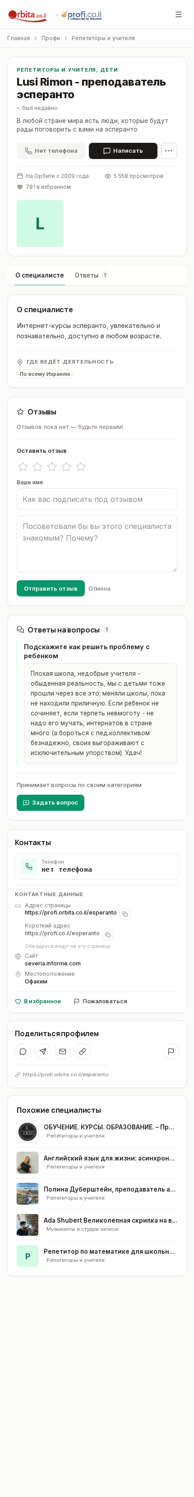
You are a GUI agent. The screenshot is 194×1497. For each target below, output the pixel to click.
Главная (18, 38)
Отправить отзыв (51, 588)
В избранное (42, 1001)
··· (169, 150)
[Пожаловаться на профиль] (171, 1051)
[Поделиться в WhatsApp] (23, 1051)
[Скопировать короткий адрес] (107, 934)
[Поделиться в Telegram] (43, 1051)
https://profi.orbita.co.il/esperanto (71, 912)
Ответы (90, 275)
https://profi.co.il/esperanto (62, 933)
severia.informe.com (53, 963)
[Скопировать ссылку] (82, 1051)
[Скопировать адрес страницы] (125, 914)
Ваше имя (30, 482)
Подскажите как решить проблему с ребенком (87, 651)
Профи (51, 38)
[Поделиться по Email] (63, 1051)
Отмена (99, 588)
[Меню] (179, 14)
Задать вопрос (55, 802)
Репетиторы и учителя (103, 38)
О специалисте (39, 275)
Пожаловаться (105, 1001)
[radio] (23, 466)
